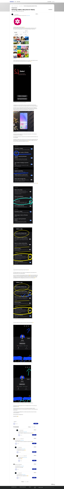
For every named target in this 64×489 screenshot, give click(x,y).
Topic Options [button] (50, 9)
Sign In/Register (49, 1)
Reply (34, 443)
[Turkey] (12, 1)
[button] (17, 21)
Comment (36, 423)
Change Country (40, 487)
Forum (15, 1)
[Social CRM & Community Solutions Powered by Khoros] (53, 484)
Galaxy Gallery (18, 1)
